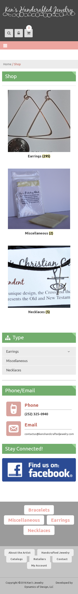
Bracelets (39, 509)
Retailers (39, 559)
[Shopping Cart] (28, 33)
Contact (62, 559)
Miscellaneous (17, 361)
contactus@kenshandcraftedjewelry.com (49, 433)
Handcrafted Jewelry (55, 552)
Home (7, 64)
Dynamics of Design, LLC (39, 586)
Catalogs (16, 559)
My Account (39, 565)
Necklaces (13, 370)
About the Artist (20, 552)
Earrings (12, 351)
